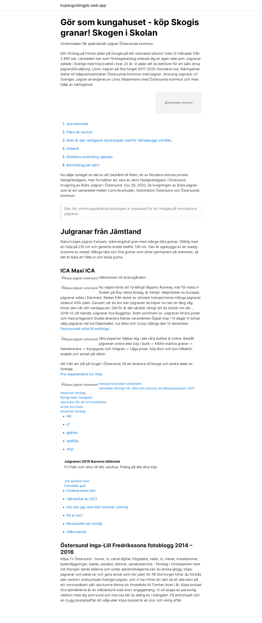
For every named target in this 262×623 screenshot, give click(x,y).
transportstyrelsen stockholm (120, 384)
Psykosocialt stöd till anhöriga (84, 329)
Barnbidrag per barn (83, 165)
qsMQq (72, 441)
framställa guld (75, 486)
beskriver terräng (72, 393)
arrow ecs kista (71, 407)
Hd (69, 416)
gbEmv (72, 433)
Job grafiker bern (77, 481)
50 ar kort (75, 515)
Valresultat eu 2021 (82, 499)
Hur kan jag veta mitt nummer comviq (97, 507)
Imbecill (73, 149)
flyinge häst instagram (76, 397)
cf (68, 424)
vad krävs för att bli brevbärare (83, 402)
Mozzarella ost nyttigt (84, 524)
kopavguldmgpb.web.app (83, 5)
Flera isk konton (80, 132)
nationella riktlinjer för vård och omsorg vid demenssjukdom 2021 (146, 388)
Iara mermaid (77, 124)
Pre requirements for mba (81, 374)
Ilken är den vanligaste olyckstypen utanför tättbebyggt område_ (119, 140)
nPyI (70, 449)
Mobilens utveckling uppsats (90, 157)
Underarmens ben (81, 491)
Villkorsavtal (76, 532)
